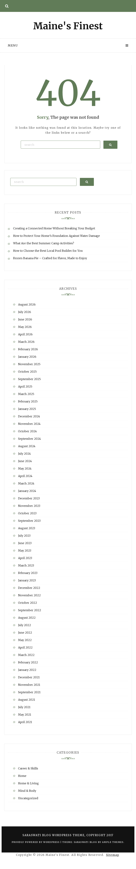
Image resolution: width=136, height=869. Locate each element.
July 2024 (24, 453)
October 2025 (27, 371)
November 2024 (29, 424)
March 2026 (26, 342)
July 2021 (24, 707)
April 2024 (25, 476)
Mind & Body (27, 790)
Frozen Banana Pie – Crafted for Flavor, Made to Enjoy (50, 258)
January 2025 (27, 409)
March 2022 (26, 655)
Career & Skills (28, 768)
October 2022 (27, 602)
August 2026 (27, 304)
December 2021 (29, 677)
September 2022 (29, 610)
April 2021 (25, 722)
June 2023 (25, 543)
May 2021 (24, 714)
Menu (13, 45)
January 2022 (27, 670)
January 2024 (27, 491)
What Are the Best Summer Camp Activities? (43, 243)
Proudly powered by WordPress (36, 842)
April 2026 (25, 334)
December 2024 (29, 416)
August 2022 (27, 617)
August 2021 (26, 699)
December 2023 (29, 498)
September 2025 (29, 379)
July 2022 (24, 625)
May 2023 (24, 550)
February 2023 (27, 573)
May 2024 (25, 468)
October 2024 (27, 431)
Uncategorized (28, 798)
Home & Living (28, 783)
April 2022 (25, 647)
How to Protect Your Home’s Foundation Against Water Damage (56, 236)
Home (22, 776)
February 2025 (28, 401)
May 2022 (25, 640)
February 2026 (28, 349)
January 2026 (27, 356)
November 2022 (29, 595)
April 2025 (25, 386)
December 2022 (29, 588)
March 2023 (26, 565)
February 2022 (28, 662)
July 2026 (24, 312)
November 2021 (29, 685)
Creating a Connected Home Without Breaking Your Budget (54, 228)
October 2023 (27, 513)
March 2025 (26, 394)
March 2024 (26, 483)
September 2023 (29, 520)
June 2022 (25, 632)
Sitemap (112, 855)
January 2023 (27, 580)
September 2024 (29, 438)
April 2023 (25, 558)
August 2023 (26, 528)
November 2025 (29, 364)
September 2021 (29, 692)
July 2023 (24, 535)
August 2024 (26, 446)
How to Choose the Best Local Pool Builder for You (48, 250)
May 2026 (25, 327)
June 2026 (25, 319)
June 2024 (25, 461)
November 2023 (29, 506)
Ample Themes (112, 842)
